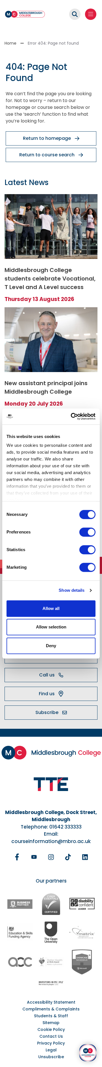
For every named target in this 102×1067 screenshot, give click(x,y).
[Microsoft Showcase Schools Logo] (82, 962)
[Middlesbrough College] (25, 14)
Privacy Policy (51, 1043)
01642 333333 (65, 826)
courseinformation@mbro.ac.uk (51, 841)
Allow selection (51, 626)
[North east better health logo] (50, 962)
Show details (71, 590)
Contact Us (51, 1036)
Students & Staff (51, 1016)
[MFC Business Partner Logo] (20, 904)
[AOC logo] (20, 962)
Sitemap (51, 1023)
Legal (51, 1050)
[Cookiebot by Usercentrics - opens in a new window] (71, 416)
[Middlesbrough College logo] (51, 752)
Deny (51, 645)
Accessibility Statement (51, 1002)
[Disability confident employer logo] (82, 904)
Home (10, 43)
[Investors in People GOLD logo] (50, 983)
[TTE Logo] (51, 784)
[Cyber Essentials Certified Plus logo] (51, 904)
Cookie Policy (51, 1029)
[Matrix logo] (82, 932)
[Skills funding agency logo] (20, 932)
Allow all (51, 608)
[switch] (87, 532)
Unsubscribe (51, 1057)
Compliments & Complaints (51, 1009)
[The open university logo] (51, 932)
